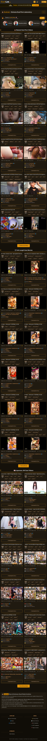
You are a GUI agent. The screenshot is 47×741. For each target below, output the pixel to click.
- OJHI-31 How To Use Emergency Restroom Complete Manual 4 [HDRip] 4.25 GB (12, 544)
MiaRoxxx (11, 141)
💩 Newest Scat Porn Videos (23, 30)
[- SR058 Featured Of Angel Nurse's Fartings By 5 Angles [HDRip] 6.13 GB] (35, 593)
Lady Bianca (40, 277)
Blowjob (15, 617)
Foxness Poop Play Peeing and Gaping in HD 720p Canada (12, 68)
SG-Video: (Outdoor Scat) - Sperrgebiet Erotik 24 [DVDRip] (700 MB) (12, 253)
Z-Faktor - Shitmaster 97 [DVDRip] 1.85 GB (33, 324)
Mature (36, 38)
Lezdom (14, 214)
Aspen (37, 176)
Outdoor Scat (12, 256)
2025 (29, 387)
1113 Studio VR (30, 652)
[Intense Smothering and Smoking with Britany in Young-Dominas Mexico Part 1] (12, 47)
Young (36, 582)
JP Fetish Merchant (31, 476)
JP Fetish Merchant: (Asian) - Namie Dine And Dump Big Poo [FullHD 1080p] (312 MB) (35, 473)
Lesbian (10, 214)
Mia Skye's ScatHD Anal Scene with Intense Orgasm (12, 139)
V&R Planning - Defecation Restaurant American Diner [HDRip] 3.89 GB (12, 650)
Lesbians (36, 364)
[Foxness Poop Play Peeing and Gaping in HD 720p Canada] (12, 82)
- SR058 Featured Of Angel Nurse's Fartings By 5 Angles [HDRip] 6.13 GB (35, 579)
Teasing (33, 214)
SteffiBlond (36, 106)
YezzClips (29, 258)
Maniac (42, 584)
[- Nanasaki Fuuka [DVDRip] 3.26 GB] (12, 628)
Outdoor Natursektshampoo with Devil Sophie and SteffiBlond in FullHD (35, 103)
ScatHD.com (8, 164)
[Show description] (4, 54)
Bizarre (39, 549)
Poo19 (13, 199)
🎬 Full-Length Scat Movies (23, 250)
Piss (44, 176)
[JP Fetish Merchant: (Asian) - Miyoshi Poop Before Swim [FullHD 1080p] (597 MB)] (12, 522)
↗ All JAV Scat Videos (23, 686)
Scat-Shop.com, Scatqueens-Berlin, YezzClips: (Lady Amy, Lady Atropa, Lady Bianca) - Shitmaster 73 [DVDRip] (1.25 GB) (12, 289)
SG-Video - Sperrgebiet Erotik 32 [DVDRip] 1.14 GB (34, 359)
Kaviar (14, 71)
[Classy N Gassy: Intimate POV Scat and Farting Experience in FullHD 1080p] (35, 223)
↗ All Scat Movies (23, 465)
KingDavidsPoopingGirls (32, 199)
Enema (9, 584)
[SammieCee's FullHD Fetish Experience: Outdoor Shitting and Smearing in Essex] (12, 117)
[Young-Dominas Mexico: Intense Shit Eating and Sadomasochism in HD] (35, 82)
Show (44, 12)
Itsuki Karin (7, 617)
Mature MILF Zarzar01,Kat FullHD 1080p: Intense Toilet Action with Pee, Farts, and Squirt (35, 33)
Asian (37, 476)
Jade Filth (29, 617)
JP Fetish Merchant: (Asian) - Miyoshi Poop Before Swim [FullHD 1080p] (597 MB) (12, 509)
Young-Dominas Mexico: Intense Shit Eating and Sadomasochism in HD (35, 68)
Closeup (14, 546)
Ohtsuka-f (29, 511)
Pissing (20, 106)
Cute (43, 546)
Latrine (20, 478)
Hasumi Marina (18, 674)
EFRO (19, 108)
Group (16, 258)
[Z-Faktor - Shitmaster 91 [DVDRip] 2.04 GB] (12, 408)
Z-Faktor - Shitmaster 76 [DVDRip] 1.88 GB (10, 359)
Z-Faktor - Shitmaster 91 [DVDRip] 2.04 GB (10, 394)
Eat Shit (33, 478)
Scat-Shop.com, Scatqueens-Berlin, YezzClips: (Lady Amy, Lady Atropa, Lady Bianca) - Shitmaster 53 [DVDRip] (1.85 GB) (35, 253)
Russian (6, 179)
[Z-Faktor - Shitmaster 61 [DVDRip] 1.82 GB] (35, 443)
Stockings (19, 214)
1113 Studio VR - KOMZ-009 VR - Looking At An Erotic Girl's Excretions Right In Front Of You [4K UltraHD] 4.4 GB (35, 650)
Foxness (6, 71)
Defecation (39, 617)
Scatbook (7, 94)
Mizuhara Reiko (12, 674)
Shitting (39, 141)
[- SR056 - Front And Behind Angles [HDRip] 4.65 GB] (35, 558)
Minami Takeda (37, 652)
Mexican (16, 38)
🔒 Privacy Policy (35, 718)
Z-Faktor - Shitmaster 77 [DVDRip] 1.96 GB (33, 394)
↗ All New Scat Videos (23, 245)
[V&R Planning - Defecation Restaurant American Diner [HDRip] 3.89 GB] (12, 663)
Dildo (40, 144)
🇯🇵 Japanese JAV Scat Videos (23, 470)
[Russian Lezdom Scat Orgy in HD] (12, 223)
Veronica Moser (35, 291)
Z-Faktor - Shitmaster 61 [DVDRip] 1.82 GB (33, 429)
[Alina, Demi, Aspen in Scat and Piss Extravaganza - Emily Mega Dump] (35, 188)
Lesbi (34, 361)
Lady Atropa (41, 258)
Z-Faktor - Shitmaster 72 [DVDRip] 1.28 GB (10, 324)
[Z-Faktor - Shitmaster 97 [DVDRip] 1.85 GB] (35, 337)
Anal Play (6, 619)
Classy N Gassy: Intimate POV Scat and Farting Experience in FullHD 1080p (35, 209)
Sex (9, 258)
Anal (12, 73)
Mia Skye (6, 141)
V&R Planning (7, 652)
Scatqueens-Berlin (38, 256)
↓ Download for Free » (12, 64)
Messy (19, 476)
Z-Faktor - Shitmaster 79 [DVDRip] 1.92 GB (10, 429)
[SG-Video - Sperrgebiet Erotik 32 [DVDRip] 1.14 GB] (35, 373)
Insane (43, 549)
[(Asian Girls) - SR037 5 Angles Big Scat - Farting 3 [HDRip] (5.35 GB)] (12, 487)
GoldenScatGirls (7, 212)
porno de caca (24, 706)
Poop (38, 511)
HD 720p (7, 60)
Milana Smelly (7, 176)
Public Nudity (41, 108)
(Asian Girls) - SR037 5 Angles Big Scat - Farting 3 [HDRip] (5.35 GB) (12, 473)
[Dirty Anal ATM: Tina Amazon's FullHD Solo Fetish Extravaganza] (35, 152)
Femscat (30, 235)
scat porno (34, 706)
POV (5, 144)
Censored (19, 549)
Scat (10, 71)
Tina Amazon (30, 141)
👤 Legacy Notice (12, 723)
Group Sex (12, 582)
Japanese (15, 478)
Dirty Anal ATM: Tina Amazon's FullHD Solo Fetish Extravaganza (35, 139)
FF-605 (34, 617)
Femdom (40, 71)
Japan (11, 476)
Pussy (10, 478)
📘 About (12, 720)
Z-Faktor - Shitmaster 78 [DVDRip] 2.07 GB (33, 289)
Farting (6, 108)
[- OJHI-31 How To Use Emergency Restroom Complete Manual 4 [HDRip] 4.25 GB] (12, 558)
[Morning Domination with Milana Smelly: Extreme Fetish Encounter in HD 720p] (12, 188)
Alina (29, 176)
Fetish (15, 108)
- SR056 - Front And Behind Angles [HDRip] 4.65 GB (35, 544)
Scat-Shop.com (31, 58)
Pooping (29, 179)
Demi (33, 176)
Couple (43, 212)
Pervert (6, 478)
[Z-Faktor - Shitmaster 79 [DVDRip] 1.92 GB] (12, 443)
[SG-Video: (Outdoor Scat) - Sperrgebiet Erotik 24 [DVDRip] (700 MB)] (12, 267)
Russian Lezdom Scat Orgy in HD (8, 209)
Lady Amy (35, 258)
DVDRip (7, 280)
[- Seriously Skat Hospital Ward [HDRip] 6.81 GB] (12, 593)
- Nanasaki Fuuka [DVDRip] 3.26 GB (8, 614)
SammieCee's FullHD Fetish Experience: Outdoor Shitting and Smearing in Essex (12, 103)
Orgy (5, 214)
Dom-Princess (13, 58)
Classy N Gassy (30, 212)
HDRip (6, 499)
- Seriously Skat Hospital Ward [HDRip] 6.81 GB (11, 579)
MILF (39, 38)
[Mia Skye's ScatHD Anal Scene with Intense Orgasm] (12, 152)
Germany (18, 256)
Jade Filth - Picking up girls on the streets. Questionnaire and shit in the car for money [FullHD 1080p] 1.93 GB (35, 614)
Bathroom (29, 549)
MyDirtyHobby (31, 129)
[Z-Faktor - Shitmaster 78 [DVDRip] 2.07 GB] (35, 302)
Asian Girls (6, 476)
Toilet (41, 214)
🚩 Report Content (35, 727)
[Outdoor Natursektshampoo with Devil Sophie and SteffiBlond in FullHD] (35, 117)
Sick (15, 476)
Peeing (16, 73)
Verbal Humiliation (18, 179)
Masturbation (30, 38)
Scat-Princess (7, 58)
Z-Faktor (29, 291)
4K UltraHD (31, 676)
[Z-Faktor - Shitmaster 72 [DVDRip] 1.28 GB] (12, 337)
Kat (33, 57)
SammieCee (7, 106)
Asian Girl (42, 511)
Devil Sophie (30, 106)
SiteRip (30, 201)
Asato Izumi (13, 652)
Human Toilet (35, 108)
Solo (36, 144)
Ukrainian (11, 179)
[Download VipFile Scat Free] (6, 2)
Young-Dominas (9, 57)
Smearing (10, 108)
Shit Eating (6, 38)
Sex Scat (41, 364)
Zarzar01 (31, 57)
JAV (28, 582)
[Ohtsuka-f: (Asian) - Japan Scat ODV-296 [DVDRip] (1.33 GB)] (35, 522)
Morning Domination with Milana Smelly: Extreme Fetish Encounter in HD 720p (12, 174)
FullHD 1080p (31, 60)
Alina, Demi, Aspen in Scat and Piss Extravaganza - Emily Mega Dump (35, 174)
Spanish (12, 38)
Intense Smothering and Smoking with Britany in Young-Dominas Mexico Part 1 (12, 33)
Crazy (10, 549)
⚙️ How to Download (12, 718)
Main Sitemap (12, 733)
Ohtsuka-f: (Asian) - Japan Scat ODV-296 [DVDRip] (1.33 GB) (35, 509)
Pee (33, 144)
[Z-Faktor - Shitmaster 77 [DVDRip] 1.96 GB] (35, 408)
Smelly (19, 546)
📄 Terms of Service (35, 720)
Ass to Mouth (7, 73)
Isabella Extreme (31, 293)
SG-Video (6, 256)
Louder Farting (30, 546)
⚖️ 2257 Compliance (35, 725)
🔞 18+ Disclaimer (35, 723)
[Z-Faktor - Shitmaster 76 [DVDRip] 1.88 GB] (12, 373)
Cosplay (15, 619)
